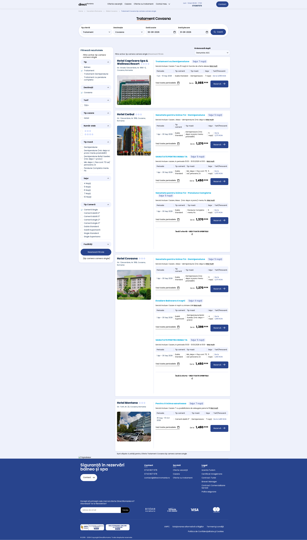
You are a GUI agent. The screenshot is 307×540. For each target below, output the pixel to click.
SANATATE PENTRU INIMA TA (180, 156)
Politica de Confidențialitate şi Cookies (206, 531)
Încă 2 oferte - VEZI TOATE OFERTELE (191, 376)
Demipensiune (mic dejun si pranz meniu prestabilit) (96, 151)
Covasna (88, 92)
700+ (86, 105)
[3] (96, 131)
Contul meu (161, 4)
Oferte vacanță (180, 470)
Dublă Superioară (92, 229)
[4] (96, 134)
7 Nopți (87, 193)
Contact (222, 4)
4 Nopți (87, 183)
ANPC (167, 526)
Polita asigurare (209, 491)
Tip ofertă (85, 27)
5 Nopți (87, 186)
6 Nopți (87, 190)
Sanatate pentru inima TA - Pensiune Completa (183, 194)
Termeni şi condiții (215, 526)
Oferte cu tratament (144, 4)
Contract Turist (209, 477)
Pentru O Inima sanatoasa (179, 403)
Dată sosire (151, 27)
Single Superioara (92, 236)
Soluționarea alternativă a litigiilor (188, 526)
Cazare (128, 4)
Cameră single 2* (92, 219)
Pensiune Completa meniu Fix (96, 169)
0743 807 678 (150, 470)
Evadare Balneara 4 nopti (179, 300)
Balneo (87, 67)
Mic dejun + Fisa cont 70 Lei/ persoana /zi (97, 163)
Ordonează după (202, 48)
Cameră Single (91, 209)
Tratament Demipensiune (96, 74)
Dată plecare (184, 27)
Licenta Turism (208, 470)
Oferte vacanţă (114, 4)
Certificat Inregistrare (212, 474)
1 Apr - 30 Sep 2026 (165, 134)
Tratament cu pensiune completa (95, 78)
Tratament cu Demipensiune (181, 61)
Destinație (118, 27)
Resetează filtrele (156, 54)
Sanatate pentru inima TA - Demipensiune (189, 114)
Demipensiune (90, 147)
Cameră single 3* (92, 223)
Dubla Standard (91, 226)
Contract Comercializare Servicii (213, 486)
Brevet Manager (209, 481)
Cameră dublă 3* (92, 216)
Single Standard (91, 233)
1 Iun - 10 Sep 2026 (164, 76)
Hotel (86, 118)
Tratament (89, 70)
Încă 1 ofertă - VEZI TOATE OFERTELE (192, 231)
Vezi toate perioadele (166, 82)
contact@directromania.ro (157, 477)
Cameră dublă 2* (92, 213)
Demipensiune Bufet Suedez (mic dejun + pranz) (97, 157)
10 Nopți (87, 196)
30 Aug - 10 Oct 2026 (163, 419)
